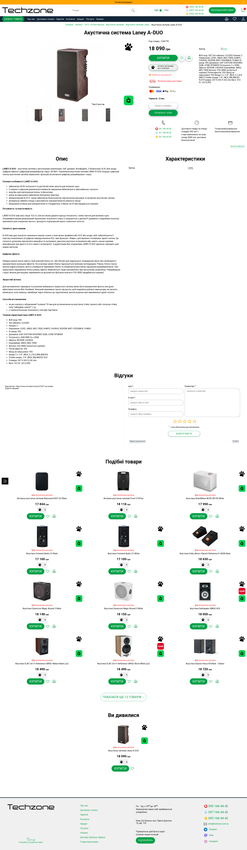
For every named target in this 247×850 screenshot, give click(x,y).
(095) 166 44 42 (196, 7)
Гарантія (60, 19)
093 (160, 137)
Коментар (190, 386)
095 (160, 129)
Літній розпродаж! (123, 2)
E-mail (131, 397)
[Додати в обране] (182, 58)
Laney (190, 168)
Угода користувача (89, 842)
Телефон (132, 409)
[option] (73, 74)
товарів (135, 697)
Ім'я (130, 386)
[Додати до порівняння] (189, 58)
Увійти (235, 441)
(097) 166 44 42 (196, 10)
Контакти (70, 19)
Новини (99, 19)
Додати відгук (184, 434)
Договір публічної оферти (92, 837)
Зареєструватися (137, 441)
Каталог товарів (13, 19)
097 (160, 133)
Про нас (31, 19)
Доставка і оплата (45, 19)
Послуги (90, 19)
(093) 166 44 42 (196, 13)
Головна (69, 24)
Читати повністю (237, 146)
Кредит (80, 19)
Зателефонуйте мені (222, 10)
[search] (133, 10)
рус (167, 10)
